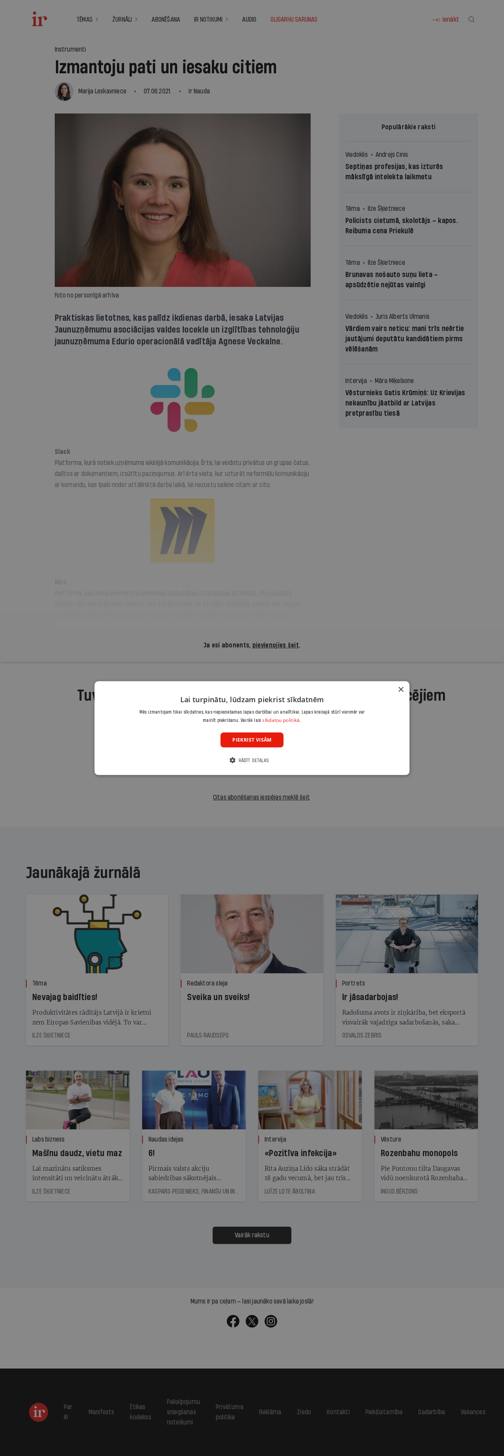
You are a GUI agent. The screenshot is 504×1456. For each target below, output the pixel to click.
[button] (252, 760)
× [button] (401, 689)
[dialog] (252, 728)
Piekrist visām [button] (252, 739)
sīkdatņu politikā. (281, 720)
